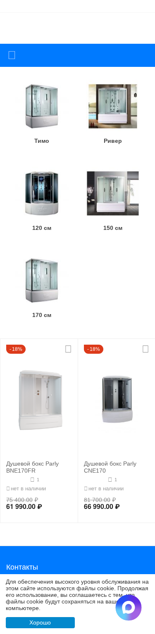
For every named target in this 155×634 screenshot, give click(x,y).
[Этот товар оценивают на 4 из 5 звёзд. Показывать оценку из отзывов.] (17, 479)
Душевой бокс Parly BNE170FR (32, 467)
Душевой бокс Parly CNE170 (110, 467)
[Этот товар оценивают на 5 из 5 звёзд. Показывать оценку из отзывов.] (95, 479)
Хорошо (40, 622)
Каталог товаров (11, 55)
